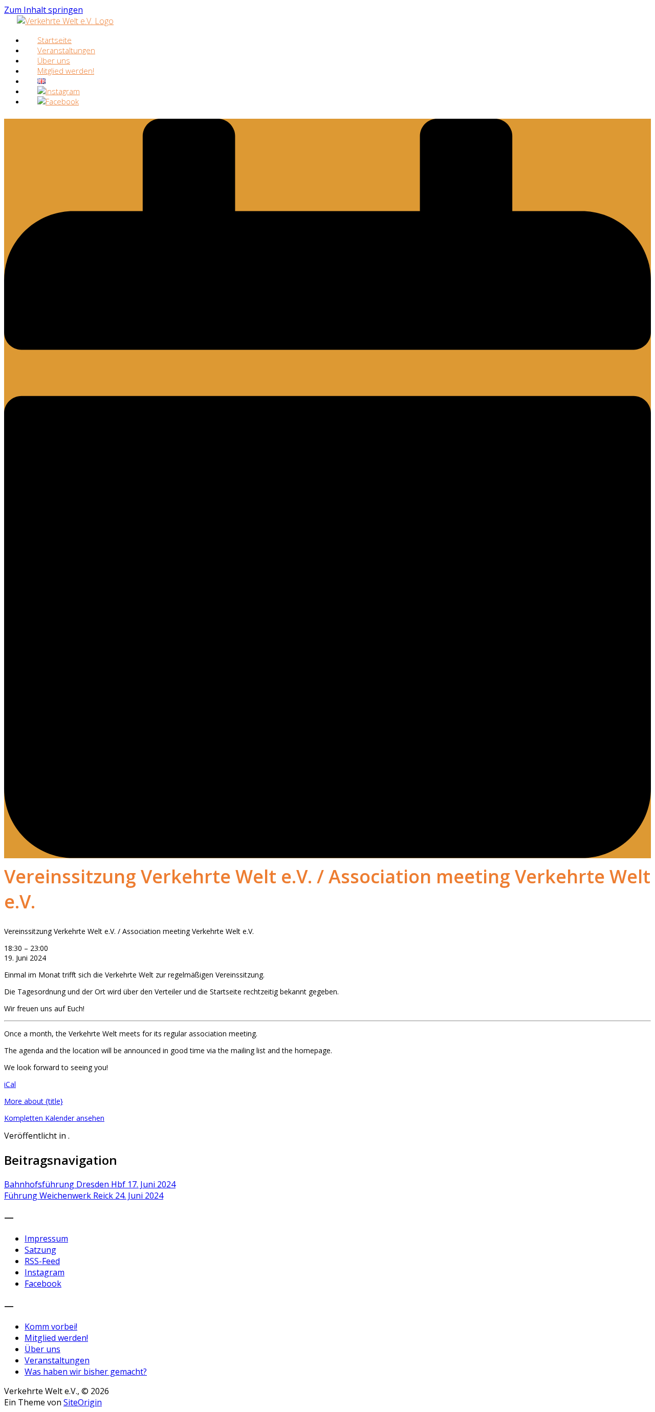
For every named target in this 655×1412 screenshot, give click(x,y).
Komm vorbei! (51, 1326)
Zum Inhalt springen (43, 9)
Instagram (44, 1272)
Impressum (46, 1238)
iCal (10, 1084)
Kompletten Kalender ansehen (54, 1118)
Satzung (40, 1249)
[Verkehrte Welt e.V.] (65, 21)
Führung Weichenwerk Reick (83, 1195)
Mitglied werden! (65, 71)
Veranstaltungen (57, 1360)
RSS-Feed (42, 1261)
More (33, 1101)
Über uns (42, 1349)
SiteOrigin (82, 1402)
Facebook (43, 1283)
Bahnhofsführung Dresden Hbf (90, 1184)
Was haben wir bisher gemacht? (86, 1371)
